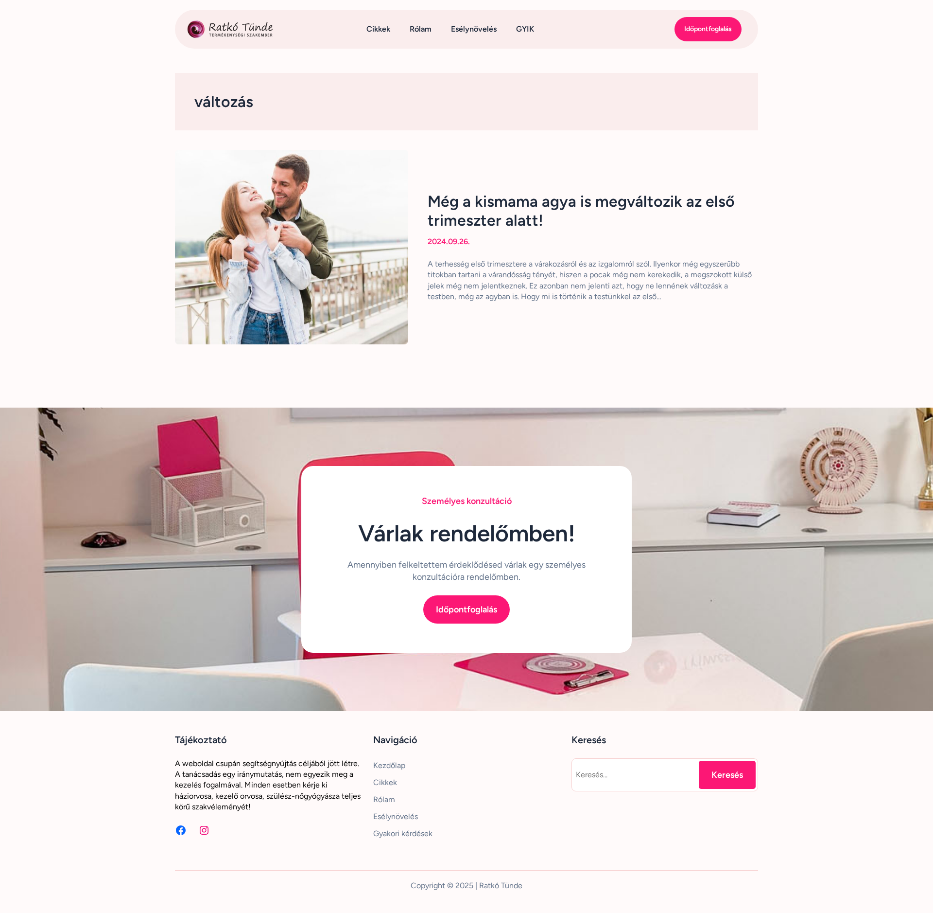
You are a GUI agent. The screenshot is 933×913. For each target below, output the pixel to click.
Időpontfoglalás (708, 29)
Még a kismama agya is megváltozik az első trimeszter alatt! (581, 210)
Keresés (727, 775)
